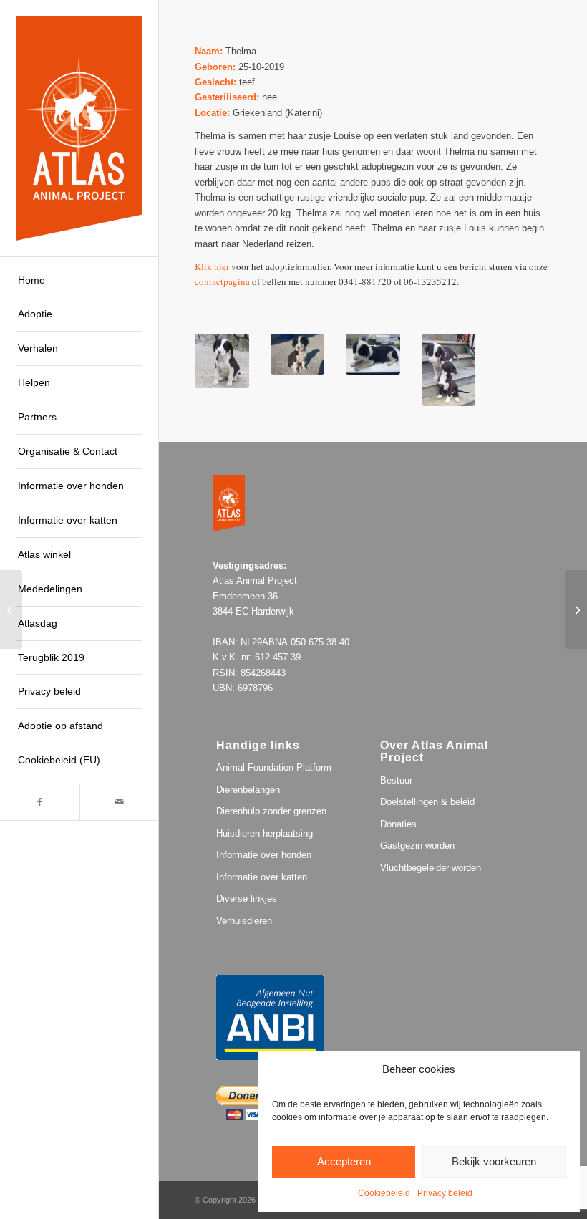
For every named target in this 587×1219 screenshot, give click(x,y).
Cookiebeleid (384, 1193)
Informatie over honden (263, 854)
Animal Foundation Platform (273, 767)
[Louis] (576, 609)
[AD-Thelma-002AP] (298, 354)
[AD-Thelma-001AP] (373, 354)
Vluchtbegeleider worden (430, 867)
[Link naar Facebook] (39, 802)
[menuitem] (79, 281)
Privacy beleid (444, 1193)
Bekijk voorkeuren (494, 1161)
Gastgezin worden (417, 845)
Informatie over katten (261, 877)
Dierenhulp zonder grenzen (271, 811)
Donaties (398, 824)
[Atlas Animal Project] (79, 128)
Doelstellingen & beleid (427, 801)
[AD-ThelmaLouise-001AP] (449, 370)
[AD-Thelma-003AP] (222, 361)
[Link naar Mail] (119, 802)
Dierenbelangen (248, 789)
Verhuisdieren (244, 920)
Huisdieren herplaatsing (264, 833)
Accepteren (344, 1161)
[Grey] (11, 609)
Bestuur (396, 780)
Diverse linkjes (246, 898)
